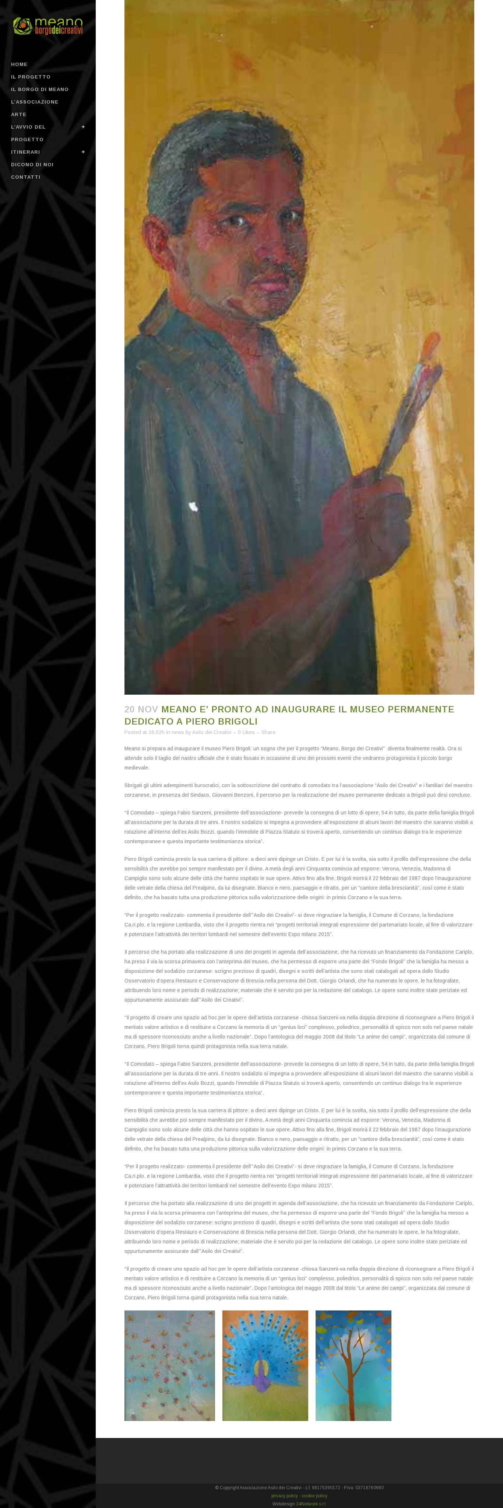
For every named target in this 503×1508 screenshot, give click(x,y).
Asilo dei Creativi (211, 732)
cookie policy (314, 1495)
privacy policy (284, 1495)
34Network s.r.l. (311, 1504)
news (178, 732)
